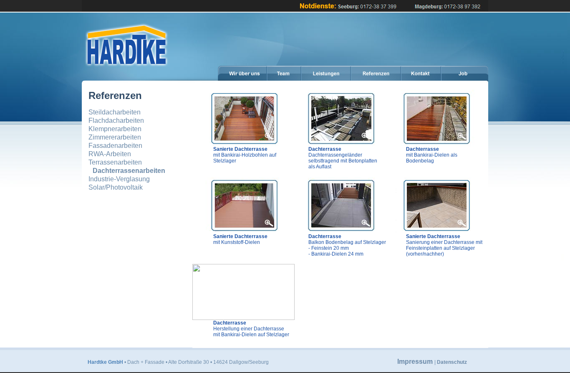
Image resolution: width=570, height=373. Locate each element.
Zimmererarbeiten (114, 137)
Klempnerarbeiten (114, 128)
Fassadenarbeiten (115, 145)
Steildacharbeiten (114, 112)
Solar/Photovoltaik (115, 187)
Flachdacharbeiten (116, 120)
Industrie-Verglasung (119, 179)
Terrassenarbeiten (115, 162)
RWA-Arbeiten (109, 153)
